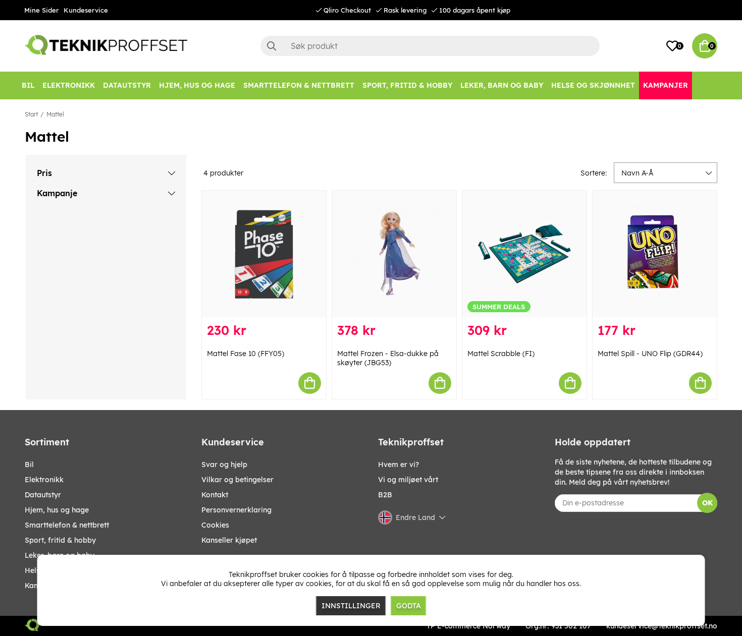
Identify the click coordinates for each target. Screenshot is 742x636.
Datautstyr (43, 494)
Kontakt (214, 494)
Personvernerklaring (236, 509)
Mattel (55, 114)
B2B (385, 494)
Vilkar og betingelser (237, 479)
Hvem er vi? (398, 464)
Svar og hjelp (224, 464)
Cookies (215, 525)
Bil (29, 464)
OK (707, 502)
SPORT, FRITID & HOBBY (60, 540)
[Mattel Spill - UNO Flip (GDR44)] (655, 254)
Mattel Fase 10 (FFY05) (245, 353)
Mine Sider (41, 10)
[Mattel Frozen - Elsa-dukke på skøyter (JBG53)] (394, 254)
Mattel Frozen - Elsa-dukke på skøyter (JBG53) (388, 358)
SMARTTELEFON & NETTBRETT (67, 525)
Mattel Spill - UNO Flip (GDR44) (650, 353)
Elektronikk (44, 479)
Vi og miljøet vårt (408, 479)
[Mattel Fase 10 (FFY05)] (264, 254)
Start (31, 114)
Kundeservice (86, 10)
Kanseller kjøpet (229, 540)
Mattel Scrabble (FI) (501, 353)
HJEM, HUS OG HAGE (57, 509)
